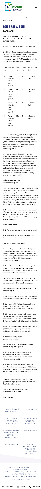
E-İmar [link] (22, 487)
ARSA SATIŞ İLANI (30, 430)
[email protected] (11, 476)
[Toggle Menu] (36, 7)
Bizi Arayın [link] (36, 487)
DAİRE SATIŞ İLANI (30, 409)
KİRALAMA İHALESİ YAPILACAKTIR (11, 410)
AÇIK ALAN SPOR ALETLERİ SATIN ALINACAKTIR (11, 421)
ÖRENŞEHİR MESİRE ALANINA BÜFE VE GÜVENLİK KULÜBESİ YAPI (11, 433)
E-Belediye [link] (9, 487)
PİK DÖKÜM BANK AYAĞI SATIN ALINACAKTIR (30, 421)
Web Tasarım (25, 480)
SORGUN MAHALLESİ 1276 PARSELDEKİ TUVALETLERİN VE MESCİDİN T (30, 449)
